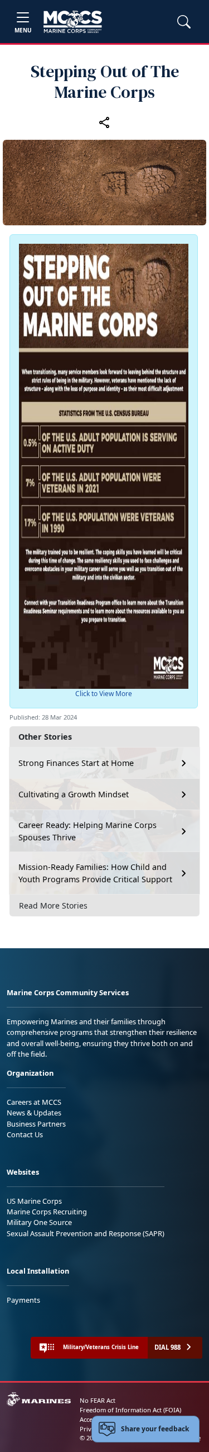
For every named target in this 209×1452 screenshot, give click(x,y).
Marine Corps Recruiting (47, 1212)
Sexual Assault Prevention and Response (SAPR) (85, 1233)
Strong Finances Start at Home (76, 763)
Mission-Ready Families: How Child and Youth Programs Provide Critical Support (95, 873)
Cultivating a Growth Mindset (73, 794)
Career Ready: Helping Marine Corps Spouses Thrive (87, 831)
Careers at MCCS (34, 1102)
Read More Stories (53, 905)
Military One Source (39, 1222)
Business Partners (36, 1124)
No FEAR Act (97, 1400)
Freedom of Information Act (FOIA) (130, 1410)
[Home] (72, 22)
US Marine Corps (34, 1201)
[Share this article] (105, 122)
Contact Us (25, 1134)
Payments (23, 1300)
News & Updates (34, 1113)
